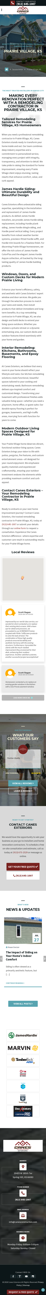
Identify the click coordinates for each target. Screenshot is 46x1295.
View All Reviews (22, 783)
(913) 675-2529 (20, 852)
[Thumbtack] (20, 1276)
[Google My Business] (33, 1276)
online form (20, 528)
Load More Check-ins (21, 698)
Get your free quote (21, 866)
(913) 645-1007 (26, 4)
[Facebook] (13, 1276)
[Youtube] (26, 1276)
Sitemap (26, 1285)
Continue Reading (14, 983)
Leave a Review (22, 790)
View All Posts (22, 1003)
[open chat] (42, 1291)
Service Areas (17, 69)
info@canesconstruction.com (23, 1222)
